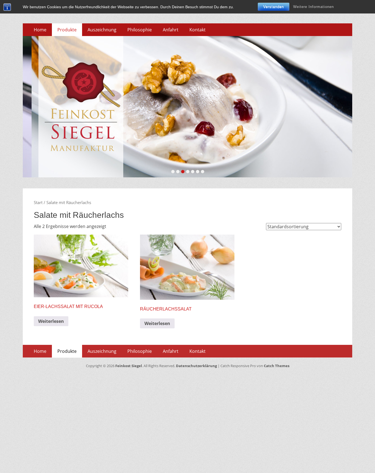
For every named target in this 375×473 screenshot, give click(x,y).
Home (40, 30)
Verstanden (273, 7)
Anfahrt (170, 30)
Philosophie (139, 30)
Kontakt (197, 30)
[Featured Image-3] (187, 106)
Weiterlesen (51, 321)
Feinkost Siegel (128, 365)
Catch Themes (276, 365)
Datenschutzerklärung (196, 365)
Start (38, 202)
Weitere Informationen (313, 7)
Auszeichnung (102, 30)
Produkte (67, 30)
